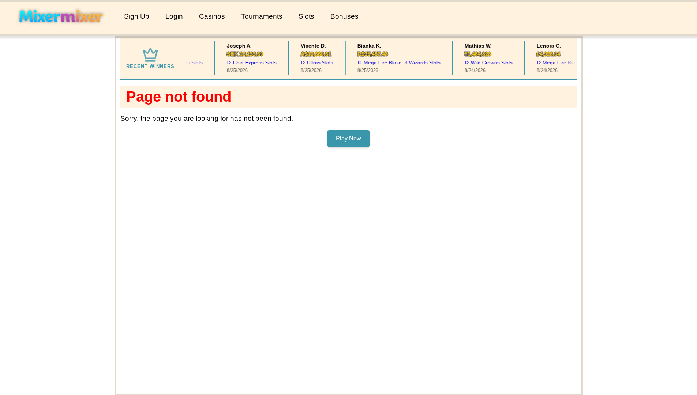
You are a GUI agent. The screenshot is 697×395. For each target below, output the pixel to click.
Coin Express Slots (252, 62)
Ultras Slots (317, 62)
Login (174, 16)
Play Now (348, 138)
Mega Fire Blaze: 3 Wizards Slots (399, 62)
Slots (306, 16)
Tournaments (261, 16)
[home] (60, 29)
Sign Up (136, 16)
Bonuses (344, 16)
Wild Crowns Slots (489, 62)
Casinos (212, 16)
